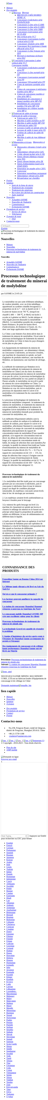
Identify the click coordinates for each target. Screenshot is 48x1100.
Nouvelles (10, 247)
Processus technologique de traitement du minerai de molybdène (23, 250)
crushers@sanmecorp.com (20, 736)
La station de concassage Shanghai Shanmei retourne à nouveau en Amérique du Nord (23, 665)
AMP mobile (11, 750)
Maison (9, 244)
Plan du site (11, 747)
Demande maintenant (10, 685)
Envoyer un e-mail (9, 759)
